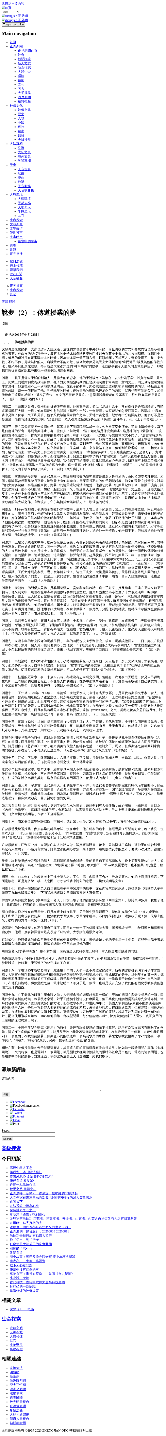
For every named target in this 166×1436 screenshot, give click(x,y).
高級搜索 (11, 1148)
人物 (21, 118)
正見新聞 (16, 46)
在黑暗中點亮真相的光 (26, 1223)
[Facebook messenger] (25, 1105)
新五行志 (24, 67)
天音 (13, 165)
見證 (21, 148)
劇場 (13, 245)
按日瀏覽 (16, 261)
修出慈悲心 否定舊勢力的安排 (31, 1176)
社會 (21, 54)
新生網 (14, 1376)
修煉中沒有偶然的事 (24, 1269)
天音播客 (16, 278)
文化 (21, 84)
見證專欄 (24, 160)
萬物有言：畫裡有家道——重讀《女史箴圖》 (42, 1273)
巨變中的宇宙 (27, 241)
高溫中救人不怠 (21, 1168)
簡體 (12, 301)
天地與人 (24, 207)
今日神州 (24, 139)
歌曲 (21, 173)
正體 (5, 301)
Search (6, 1130)
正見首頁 (16, 285)
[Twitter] (16, 1112)
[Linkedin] (17, 1109)
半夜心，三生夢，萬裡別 (27, 1261)
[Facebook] (18, 1102)
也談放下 (16, 1201)
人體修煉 (16, 1336)
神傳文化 (16, 105)
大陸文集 (24, 152)
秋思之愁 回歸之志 (23, 1189)
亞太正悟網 (18, 1385)
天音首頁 (24, 169)
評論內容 (8, 1078)
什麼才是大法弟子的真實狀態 (31, 1244)
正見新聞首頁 (27, 50)
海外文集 (24, 156)
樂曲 (21, 177)
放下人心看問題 (21, 1265)
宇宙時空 (16, 237)
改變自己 (16, 1252)
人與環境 (16, 194)
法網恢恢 (16, 1393)
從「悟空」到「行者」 (26, 1240)
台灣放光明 (18, 1406)
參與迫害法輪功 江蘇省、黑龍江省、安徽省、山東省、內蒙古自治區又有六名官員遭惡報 (73, 1218)
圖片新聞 (24, 97)
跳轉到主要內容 (13, 3)
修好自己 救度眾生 (23, 1180)
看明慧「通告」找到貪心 (27, 1214)
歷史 (21, 114)
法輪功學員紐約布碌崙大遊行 (31, 1235)
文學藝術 (16, 228)
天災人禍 (24, 203)
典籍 (21, 135)
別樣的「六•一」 (22, 1248)
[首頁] (6, 7)
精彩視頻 (24, 101)
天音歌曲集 (26, 190)
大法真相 (16, 143)
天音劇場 (24, 186)
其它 (21, 215)
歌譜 (21, 182)
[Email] (15, 1120)
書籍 (13, 249)
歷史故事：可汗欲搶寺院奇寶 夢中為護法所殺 (42, 1256)
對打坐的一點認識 (23, 1286)
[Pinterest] (17, 1116)
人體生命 (24, 71)
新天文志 (24, 63)
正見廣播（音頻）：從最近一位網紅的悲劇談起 (44, 1193)
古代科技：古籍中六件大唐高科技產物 (37, 1282)
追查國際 (16, 1397)
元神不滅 (16, 1332)
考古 (21, 88)
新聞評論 (24, 59)
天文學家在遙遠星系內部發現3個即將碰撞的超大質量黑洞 (51, 1197)
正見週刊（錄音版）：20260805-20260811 (39, 1231)
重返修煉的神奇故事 (24, 1290)
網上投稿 (16, 265)
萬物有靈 (16, 1349)
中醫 (21, 122)
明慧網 (14, 1372)
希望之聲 (16, 1410)
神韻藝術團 (18, 1423)
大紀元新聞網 (19, 1414)
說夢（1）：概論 (22, 1309)
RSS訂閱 (16, 274)
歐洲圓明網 (18, 1380)
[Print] (14, 1123)
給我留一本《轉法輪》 (26, 1172)
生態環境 (24, 211)
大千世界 (24, 93)
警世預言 (16, 232)
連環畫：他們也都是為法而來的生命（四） (40, 1227)
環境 (21, 76)
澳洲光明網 (18, 1389)
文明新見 (16, 224)
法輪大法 (16, 1368)
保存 (6, 1094)
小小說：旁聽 (19, 1278)
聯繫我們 (16, 270)
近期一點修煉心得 (23, 1184)
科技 (21, 126)
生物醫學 (16, 1345)
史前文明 (16, 1328)
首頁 (13, 42)
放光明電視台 (19, 1402)
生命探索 (16, 220)
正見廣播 (16, 254)
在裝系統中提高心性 (24, 1206)
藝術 (21, 80)
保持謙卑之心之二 (23, 1210)
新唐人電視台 (19, 1418)
